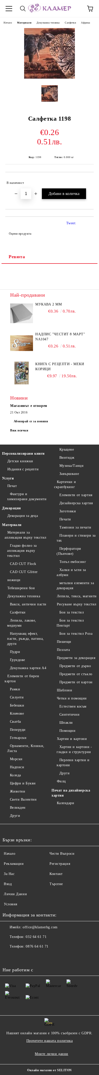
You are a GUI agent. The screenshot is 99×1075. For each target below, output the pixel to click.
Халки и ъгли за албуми (71, 572)
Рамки (15, 689)
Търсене (56, 884)
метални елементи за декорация (75, 585)
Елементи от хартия (75, 495)
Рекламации (14, 864)
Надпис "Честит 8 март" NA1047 (60, 336)
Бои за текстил (71, 612)
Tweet (71, 223)
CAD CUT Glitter (24, 572)
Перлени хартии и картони (73, 762)
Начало (8, 22)
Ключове (17, 713)
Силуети (17, 697)
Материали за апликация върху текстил (25, 535)
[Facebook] (9, 957)
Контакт (56, 874)
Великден (18, 807)
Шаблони (64, 690)
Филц (61, 781)
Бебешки (17, 705)
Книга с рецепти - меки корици (59, 366)
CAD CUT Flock (23, 564)
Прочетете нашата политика (49, 1041)
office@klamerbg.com (40, 927)
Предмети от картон (76, 682)
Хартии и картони (72, 739)
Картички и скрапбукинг (65, 484)
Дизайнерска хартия (76, 503)
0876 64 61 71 (37, 946)
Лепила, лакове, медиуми (21, 623)
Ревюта (17, 256)
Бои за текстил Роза (75, 633)
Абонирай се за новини (31, 421)
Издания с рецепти (23, 469)
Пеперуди (18, 730)
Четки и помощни (72, 698)
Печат (12, 486)
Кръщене (66, 449)
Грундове (17, 660)
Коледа (15, 775)
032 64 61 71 (36, 937)
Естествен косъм (73, 706)
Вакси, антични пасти (28, 604)
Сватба (15, 721)
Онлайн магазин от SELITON (49, 1070)
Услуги (8, 478)
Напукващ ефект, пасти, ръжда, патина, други (25, 639)
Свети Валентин (23, 799)
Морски (16, 759)
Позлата (63, 650)
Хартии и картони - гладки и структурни (74, 749)
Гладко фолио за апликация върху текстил (22, 551)
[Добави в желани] (86, 181)
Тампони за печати (75, 527)
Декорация (11, 508)
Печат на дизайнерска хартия (71, 792)
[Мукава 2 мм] (21, 313)
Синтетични (69, 714)
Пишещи (64, 642)
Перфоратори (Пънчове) (69, 551)
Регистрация (60, 864)
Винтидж (66, 457)
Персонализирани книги (23, 453)
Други (15, 816)
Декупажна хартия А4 (28, 668)
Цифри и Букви (23, 783)
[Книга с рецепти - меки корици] (21, 373)
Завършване (69, 474)
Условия (10, 904)
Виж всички (19, 430)
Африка (85, 22)
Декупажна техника (48, 22)
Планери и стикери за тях (76, 538)
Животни (17, 791)
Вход (8, 884)
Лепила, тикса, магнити (77, 596)
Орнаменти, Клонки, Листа (25, 748)
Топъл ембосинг (72, 562)
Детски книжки (20, 461)
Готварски (18, 738)
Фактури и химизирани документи (26, 496)
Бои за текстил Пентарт (70, 623)
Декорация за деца (22, 516)
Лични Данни (15, 894)
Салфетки (70, 22)
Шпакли (66, 723)
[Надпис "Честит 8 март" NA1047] (21, 343)
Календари (65, 803)
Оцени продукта (20, 233)
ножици (14, 580)
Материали (24, 22)
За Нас (9, 874)
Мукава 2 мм (48, 304)
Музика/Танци (71, 466)
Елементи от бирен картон (22, 678)
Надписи (17, 767)
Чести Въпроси (62, 853)
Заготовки (67, 511)
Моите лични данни (51, 1054)
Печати (65, 519)
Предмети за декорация (76, 658)
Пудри (15, 652)
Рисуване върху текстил (76, 604)
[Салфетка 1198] (49, 77)
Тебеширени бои (21, 588)
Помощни (67, 731)
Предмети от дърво (75, 666)
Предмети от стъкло (75, 674)
